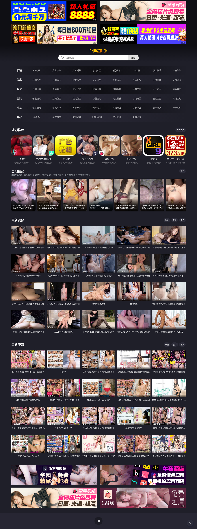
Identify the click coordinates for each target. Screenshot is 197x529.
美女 (167, 220)
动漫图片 (96, 98)
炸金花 (137, 70)
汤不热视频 (96, 117)
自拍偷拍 (56, 79)
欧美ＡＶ (77, 79)
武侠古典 (96, 107)
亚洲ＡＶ (36, 79)
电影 (19, 89)
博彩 (19, 70)
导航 (19, 117)
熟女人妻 (117, 79)
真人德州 (56, 70)
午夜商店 (56, 117)
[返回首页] (190, 523)
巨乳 (174, 220)
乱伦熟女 (157, 89)
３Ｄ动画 (96, 79)
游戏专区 (96, 70)
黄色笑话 (157, 107)
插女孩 (37, 117)
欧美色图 (77, 98)
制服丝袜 (117, 89)
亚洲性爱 (36, 89)
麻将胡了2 (117, 70)
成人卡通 (77, 89)
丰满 (167, 344)
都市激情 (36, 107)
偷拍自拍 (56, 89)
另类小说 (137, 107)
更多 (182, 220)
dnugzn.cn (98, 50)
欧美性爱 (96, 89)
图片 (19, 98)
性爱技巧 (177, 107)
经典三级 (137, 89)
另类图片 (177, 98)
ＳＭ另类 (177, 79)
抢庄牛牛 (177, 70)
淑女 (174, 344)
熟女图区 (157, 98)
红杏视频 (117, 117)
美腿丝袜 (117, 98)
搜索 (133, 57)
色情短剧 (137, 117)
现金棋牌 (157, 70)
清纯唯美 (137, 98)
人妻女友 (77, 107)
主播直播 (157, 79)
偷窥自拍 (36, 98)
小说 (19, 108)
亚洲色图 (56, 98)
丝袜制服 (137, 79)
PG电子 (36, 70)
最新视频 (17, 220)
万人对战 (77, 70)
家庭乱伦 (56, 107)
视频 (19, 80)
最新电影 (17, 344)
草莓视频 (77, 117)
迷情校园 (117, 107)
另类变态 (177, 89)
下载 (182, 171)
